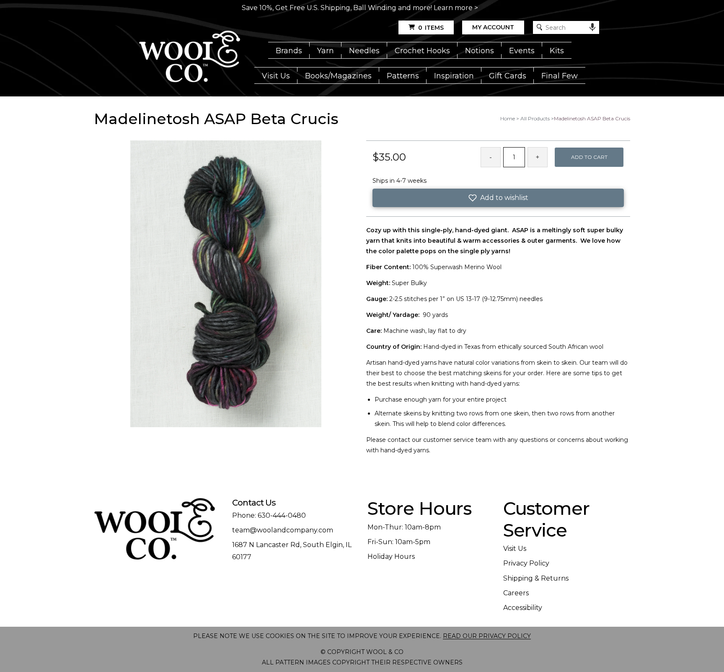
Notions (479, 50)
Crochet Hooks (422, 50)
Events (522, 50)
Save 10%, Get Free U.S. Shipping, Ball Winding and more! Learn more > (360, 8)
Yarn (325, 50)
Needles (364, 50)
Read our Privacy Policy (487, 636)
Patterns (403, 75)
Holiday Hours (391, 556)
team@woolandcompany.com (282, 530)
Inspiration (454, 75)
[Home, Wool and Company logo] (189, 57)
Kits (557, 50)
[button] (498, 198)
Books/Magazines (338, 75)
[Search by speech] (592, 27)
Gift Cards (507, 75)
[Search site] (539, 27)
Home (507, 118)
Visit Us (276, 75)
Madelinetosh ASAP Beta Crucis (592, 118)
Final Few (559, 75)
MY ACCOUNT (493, 27)
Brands (289, 50)
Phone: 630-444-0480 (269, 515)
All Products (535, 118)
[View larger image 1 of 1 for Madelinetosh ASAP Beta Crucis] (225, 284)
